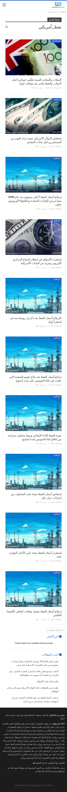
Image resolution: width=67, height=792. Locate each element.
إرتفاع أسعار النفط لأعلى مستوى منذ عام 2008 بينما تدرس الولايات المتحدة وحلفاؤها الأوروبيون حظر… (35, 200)
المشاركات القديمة (55, 630)
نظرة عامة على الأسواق (47, 681)
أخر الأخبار (57, 99)
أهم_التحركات (56, 41)
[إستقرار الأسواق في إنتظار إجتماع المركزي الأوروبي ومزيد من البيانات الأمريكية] (33, 237)
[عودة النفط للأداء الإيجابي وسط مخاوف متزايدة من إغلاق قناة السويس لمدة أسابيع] (33, 413)
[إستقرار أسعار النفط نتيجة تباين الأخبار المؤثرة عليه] (33, 530)
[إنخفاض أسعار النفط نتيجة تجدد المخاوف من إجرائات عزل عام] (33, 471)
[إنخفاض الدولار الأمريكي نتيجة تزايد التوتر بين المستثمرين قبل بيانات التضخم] (33, 116)
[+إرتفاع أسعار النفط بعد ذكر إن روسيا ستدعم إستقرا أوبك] (33, 296)
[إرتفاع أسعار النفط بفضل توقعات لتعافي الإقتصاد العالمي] (33, 589)
